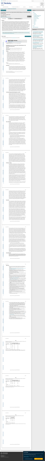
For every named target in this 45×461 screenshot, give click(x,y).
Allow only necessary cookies (28, 458)
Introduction (35, 14)
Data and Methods (36, 17)
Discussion (35, 19)
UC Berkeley (5, 8)
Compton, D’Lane (8, 14)
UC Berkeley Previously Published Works (12, 8)
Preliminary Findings (36, 18)
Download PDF (3, 10)
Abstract (3, 20)
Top (43, 450)
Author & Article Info (35, 27)
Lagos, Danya (4, 14)
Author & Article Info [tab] (18, 18)
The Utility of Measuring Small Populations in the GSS (37, 16)
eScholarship (2, 8)
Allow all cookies (38, 458)
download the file (14, 37)
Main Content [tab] (4, 18)
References (35, 20)
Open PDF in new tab (28, 36)
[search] (43, 0)
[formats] (5, 10)
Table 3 (35, 24)
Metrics (34, 25)
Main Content (4, 36)
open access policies (26, 32)
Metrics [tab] (11, 18)
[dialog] (33, 455)
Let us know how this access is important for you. (8, 33)
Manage (42, 4)
